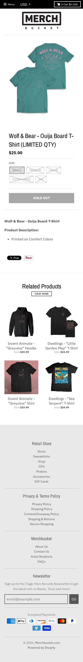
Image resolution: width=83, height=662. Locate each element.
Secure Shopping (41, 524)
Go (73, 599)
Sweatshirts (41, 456)
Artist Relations (41, 557)
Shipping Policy (41, 509)
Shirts (41, 452)
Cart (69, 4)
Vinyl (41, 461)
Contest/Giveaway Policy (41, 514)
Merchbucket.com (47, 643)
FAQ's (42, 562)
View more (42, 293)
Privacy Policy (41, 504)
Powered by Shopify (41, 648)
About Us (41, 547)
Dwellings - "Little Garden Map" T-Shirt (61, 345)
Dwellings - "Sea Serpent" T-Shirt (62, 400)
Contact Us (41, 551)
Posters (41, 471)
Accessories (41, 477)
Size (12, 163)
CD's (42, 466)
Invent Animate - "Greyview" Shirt (21, 400)
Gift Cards (41, 481)
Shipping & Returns (41, 519)
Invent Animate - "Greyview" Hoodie (21, 345)
